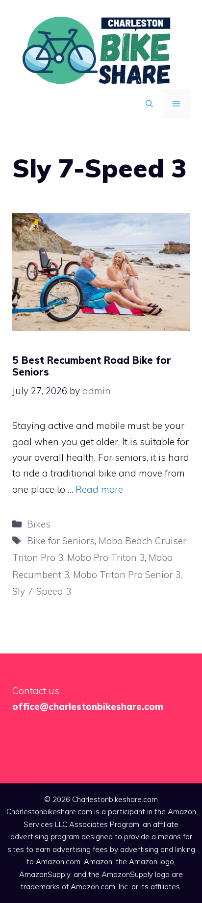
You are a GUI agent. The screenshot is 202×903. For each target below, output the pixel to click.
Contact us (35, 691)
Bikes (38, 524)
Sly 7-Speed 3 (41, 591)
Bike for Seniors (61, 541)
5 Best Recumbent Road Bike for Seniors (91, 366)
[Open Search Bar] (149, 104)
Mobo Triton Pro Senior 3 (126, 574)
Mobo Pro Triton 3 (106, 557)
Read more (99, 489)
